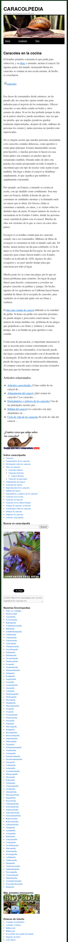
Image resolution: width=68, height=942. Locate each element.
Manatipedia (11, 702)
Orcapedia (10, 708)
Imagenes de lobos (13, 936)
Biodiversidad (11, 613)
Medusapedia (11, 696)
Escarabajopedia (12, 845)
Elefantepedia (11, 655)
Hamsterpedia (11, 851)
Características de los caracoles (18, 461)
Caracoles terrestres (16, 472)
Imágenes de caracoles (14, 514)
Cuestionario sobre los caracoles (18, 508)
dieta (22, 63)
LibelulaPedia (11, 791)
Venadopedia (11, 750)
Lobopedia (10, 691)
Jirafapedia (10, 673)
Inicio (7, 41)
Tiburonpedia (11, 741)
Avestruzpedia (11, 619)
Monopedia (10, 777)
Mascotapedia (11, 726)
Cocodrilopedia (12, 649)
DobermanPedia (12, 806)
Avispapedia (11, 833)
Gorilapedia (10, 788)
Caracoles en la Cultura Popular (18, 502)
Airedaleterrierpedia (13, 880)
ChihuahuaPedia (12, 803)
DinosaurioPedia (12, 794)
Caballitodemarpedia (14, 631)
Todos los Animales (13, 610)
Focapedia (10, 664)
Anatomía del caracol (14, 484)
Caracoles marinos (16, 470)
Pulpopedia (10, 780)
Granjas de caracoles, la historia (18, 505)
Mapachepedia (11, 878)
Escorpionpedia (12, 658)
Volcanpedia (11, 753)
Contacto (22, 41)
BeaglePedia (11, 797)
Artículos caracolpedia (19, 385)
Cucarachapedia (12, 875)
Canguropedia (11, 640)
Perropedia (10, 720)
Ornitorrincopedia (13, 866)
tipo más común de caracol (20, 310)
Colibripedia (11, 765)
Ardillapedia (11, 857)
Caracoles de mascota (14, 499)
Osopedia (9, 711)
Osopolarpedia (11, 714)
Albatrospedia (11, 860)
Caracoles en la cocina (14, 496)
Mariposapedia (11, 774)
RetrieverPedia (11, 818)
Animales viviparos (13, 925)
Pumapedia (10, 729)
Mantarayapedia (12, 693)
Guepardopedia (12, 667)
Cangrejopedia (11, 839)
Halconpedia (11, 848)
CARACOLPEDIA (23, 8)
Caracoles (10, 458)
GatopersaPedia (12, 809)
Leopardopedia (11, 685)
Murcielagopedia (12, 705)
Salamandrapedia (12, 869)
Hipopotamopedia (13, 670)
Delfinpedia (10, 652)
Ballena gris (10, 930)
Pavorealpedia (11, 872)
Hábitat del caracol (17, 409)
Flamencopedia (12, 661)
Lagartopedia (11, 679)
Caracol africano (17, 475)
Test (37, 41)
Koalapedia (10, 676)
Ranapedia (10, 886)
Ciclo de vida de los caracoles (22, 417)
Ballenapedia (11, 622)
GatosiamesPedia (12, 812)
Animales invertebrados (15, 922)
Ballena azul (10, 927)
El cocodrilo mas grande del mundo (20, 933)
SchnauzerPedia (12, 824)
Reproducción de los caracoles (18, 487)
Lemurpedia (10, 768)
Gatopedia (10, 723)
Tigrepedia (10, 744)
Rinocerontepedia (12, 735)
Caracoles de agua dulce (18, 478)
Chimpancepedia (12, 646)
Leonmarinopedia (12, 771)
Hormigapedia (11, 854)
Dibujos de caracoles (14, 511)
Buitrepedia (10, 836)
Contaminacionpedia (14, 625)
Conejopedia (11, 842)
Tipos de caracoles (13, 467)
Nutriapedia (10, 783)
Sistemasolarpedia (13, 756)
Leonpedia (10, 682)
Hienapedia (10, 863)
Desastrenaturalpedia (14, 759)
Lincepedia (10, 688)
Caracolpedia (11, 643)
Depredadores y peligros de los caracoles (28, 401)
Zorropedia (10, 762)
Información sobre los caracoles (18, 464)
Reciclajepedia (11, 732)
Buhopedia (10, 628)
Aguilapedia (10, 830)
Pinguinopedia (11, 717)
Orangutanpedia (12, 786)
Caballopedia (11, 634)
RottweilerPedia (12, 821)
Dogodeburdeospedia (14, 883)
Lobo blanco (11, 939)
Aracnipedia (10, 616)
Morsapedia (10, 699)
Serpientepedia (11, 738)
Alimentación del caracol (20, 393)
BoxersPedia (11, 800)
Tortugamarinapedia (13, 747)
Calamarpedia (11, 637)
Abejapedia (10, 827)
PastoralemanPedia (13, 815)
